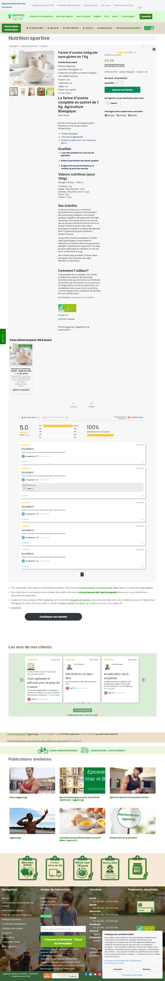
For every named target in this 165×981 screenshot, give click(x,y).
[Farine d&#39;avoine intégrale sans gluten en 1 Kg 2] (32, 91)
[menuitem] (144, 46)
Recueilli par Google (85, 674)
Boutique (14, 46)
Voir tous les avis (82, 710)
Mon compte (83, 16)
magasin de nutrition (80, 599)
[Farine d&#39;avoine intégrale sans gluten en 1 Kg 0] (14, 91)
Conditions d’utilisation (14, 923)
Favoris (73, 406)
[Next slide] (143, 680)
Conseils (146, 16)
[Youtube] (95, 974)
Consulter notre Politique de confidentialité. (123, 961)
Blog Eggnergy (9, 946)
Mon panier (106, 5)
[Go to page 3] (82, 702)
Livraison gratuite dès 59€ (43, 5)
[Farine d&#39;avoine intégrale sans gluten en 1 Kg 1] (23, 91)
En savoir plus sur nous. (114, 963)
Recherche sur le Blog (123, 5)
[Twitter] (90, 974)
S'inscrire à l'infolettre (63, 941)
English (97, 16)
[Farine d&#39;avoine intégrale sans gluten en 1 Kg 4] (50, 91)
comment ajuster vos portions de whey (98, 587)
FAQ (106, 16)
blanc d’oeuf (67, 603)
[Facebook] (86, 974)
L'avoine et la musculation (82, 297)
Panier (92, 406)
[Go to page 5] (88, 702)
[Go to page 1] (76, 702)
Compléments (104, 28)
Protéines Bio (36, 28)
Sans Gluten (72, 28)
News (115, 16)
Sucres (89, 28)
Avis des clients (64, 16)
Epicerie (54, 28)
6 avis (134, 52)
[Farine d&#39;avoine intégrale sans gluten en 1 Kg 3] (41, 91)
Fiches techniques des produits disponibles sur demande (37, 740)
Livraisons (16, 607)
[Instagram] (99, 974)
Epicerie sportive (29, 46)
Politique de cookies (12, 928)
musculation (146, 587)
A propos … (7, 932)
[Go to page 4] (85, 702)
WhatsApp (46, 916)
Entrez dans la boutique (11, 28)
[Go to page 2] (79, 702)
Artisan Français (91, 5)
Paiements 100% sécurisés (68, 5)
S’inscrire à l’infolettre (41, 16)
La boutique (8, 937)
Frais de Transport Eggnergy (17, 914)
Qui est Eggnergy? (16, 734)
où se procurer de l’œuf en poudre (98, 592)
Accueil (5, 898)
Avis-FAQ (2, 338)
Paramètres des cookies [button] (132, 975)
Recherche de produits (129, 28)
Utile (24, 462)
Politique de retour (11, 919)
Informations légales (13, 910)
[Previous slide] (21, 680)
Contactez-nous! (11, 941)
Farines (44, 46)
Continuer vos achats (53, 617)
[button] (140, 7)
